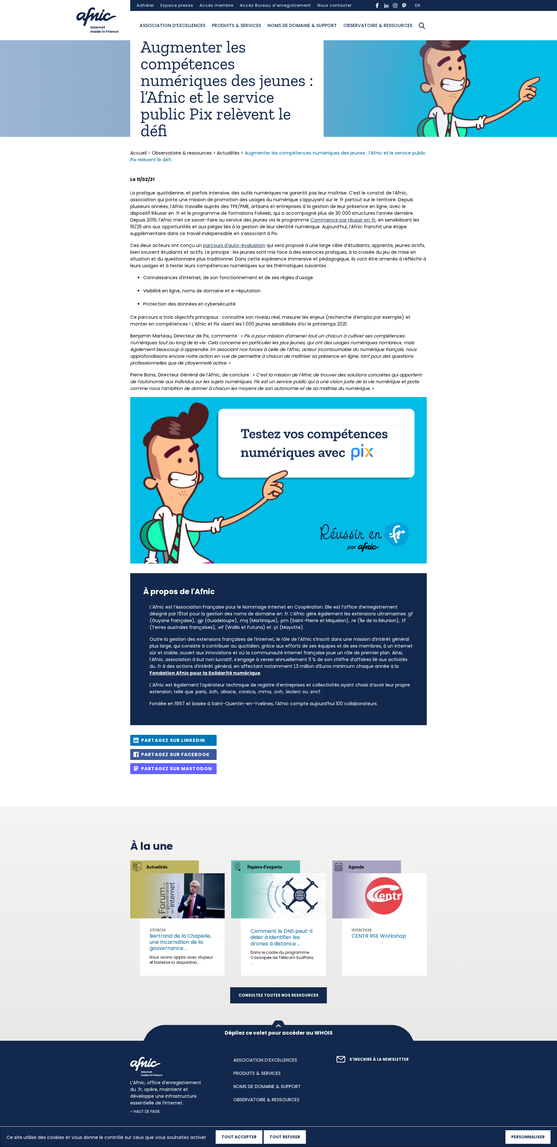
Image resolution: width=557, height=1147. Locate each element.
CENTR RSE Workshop (379, 936)
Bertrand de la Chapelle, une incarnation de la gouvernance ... (180, 942)
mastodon (404, 5)
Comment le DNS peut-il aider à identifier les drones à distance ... (281, 937)
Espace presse (177, 5)
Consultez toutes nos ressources (278, 995)
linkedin (386, 5)
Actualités (228, 153)
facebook (377, 5)
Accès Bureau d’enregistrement (275, 5)
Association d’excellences (172, 25)
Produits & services (236, 25)
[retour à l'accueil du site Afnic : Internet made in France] (175, 1066)
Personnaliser (528, 1137)
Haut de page (147, 1111)
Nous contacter (335, 5)
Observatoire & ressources (377, 25)
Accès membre (216, 5)
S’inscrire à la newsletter (379, 1059)
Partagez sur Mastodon (176, 768)
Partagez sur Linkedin (173, 740)
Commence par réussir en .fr (343, 220)
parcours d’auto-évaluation (234, 245)
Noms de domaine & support (302, 25)
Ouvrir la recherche (422, 26)
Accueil (139, 153)
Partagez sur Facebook (175, 754)
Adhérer (145, 5)
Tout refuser (284, 1137)
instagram (395, 5)
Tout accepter (239, 1137)
